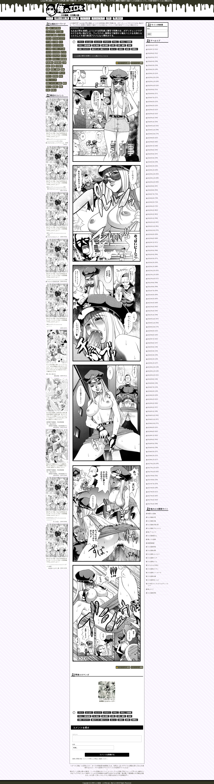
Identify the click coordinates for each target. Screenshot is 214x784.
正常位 (55, 76)
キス (61, 42)
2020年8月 (151, 335)
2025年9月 (151, 89)
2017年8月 (151, 479)
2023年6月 (151, 198)
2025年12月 (151, 77)
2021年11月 (151, 274)
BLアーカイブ (152, 532)
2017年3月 (151, 500)
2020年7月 (151, 339)
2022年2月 (151, 262)
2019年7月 (151, 387)
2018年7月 (151, 435)
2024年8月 (151, 142)
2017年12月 (151, 463)
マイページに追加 (124, 63)
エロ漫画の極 (152, 576)
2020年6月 (151, 343)
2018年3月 (151, 451)
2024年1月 (151, 170)
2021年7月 (151, 290)
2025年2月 (151, 117)
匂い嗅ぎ (96, 45)
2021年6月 (151, 294)
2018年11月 (151, 419)
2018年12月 (151, 415)
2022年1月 (151, 266)
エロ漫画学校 (152, 547)
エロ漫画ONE (152, 593)
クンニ (48, 45)
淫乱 (61, 76)
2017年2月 (151, 504)
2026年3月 (151, 65)
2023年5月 (151, 202)
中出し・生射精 (126, 42)
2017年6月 (151, 487)
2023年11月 (151, 178)
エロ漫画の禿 (152, 517)
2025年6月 (151, 101)
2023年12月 (151, 174)
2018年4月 (151, 447)
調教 (61, 87)
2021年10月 (151, 278)
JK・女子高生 (55, 28)
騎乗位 (53, 90)
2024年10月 (151, 134)
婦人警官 (105, 45)
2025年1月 (151, 121)
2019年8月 (151, 383)
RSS (108, 18)
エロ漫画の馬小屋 (153, 524)
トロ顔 (48, 49)
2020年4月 (151, 351)
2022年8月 (151, 238)
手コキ (62, 73)
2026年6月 (151, 53)
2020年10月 (151, 327)
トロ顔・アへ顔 (59, 49)
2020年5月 (151, 347)
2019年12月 (151, 367)
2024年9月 (151, 138)
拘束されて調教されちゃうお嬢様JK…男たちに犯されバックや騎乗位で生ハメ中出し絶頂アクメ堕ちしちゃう (56, 465)
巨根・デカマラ (52, 73)
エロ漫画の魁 (152, 521)
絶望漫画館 (151, 543)
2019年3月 (151, 403)
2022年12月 (151, 222)
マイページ (85, 18)
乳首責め (57, 62)
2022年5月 (151, 250)
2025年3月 (151, 113)
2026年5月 (151, 57)
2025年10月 (151, 85)
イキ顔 (55, 42)
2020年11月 (151, 323)
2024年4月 (151, 158)
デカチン (107, 42)
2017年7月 (151, 483)
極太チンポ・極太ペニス (100, 49)
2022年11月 (151, 226)
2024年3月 (151, 162)
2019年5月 (151, 395)
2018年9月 (151, 427)
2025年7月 (151, 97)
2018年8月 (151, 431)
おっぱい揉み (51, 35)
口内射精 (59, 66)
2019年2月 (151, 407)
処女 (48, 66)
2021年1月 (151, 315)
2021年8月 (151, 286)
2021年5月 (151, 298)
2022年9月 (151, 234)
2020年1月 (151, 363)
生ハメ (48, 87)
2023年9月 (151, 186)
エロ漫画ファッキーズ (154, 572)
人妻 (64, 62)
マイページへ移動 (137, 63)
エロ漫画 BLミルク (153, 580)
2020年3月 (151, 355)
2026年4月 (151, 61)
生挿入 (55, 87)
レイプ (63, 56)
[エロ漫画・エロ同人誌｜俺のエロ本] (66, 4)
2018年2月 (151, 455)
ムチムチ (56, 56)
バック (48, 52)
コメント (75, 734)
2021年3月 (151, 306)
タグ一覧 (75, 18)
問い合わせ (118, 18)
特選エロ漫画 (152, 513)
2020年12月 (151, 319)
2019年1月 (151, 411)
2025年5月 (151, 105)
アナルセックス (59, 38)
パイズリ (56, 52)
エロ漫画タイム (152, 561)
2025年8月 (151, 93)
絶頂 (127, 49)
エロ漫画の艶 (152, 550)
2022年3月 (151, 258)
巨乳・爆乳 (55, 69)
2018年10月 (151, 423)
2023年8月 (151, 190)
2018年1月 (151, 459)
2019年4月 (151, 399)
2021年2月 (151, 310)
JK (47, 28)
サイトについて (98, 18)
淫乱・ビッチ (51, 80)
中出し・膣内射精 (59, 59)
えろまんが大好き (153, 565)
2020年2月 (151, 359)
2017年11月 (151, 467)
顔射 (48, 90)
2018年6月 (151, 439)
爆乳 (64, 83)
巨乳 (48, 69)
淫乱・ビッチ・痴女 (54, 83)
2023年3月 (151, 210)
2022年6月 (151, 246)
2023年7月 (151, 194)
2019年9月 (151, 379)
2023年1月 (151, 218)
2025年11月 (151, 81)
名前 (73, 744)
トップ (49, 18)
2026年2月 (151, 69)
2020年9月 (151, 331)
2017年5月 (151, 491)
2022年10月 (151, 230)
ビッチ (63, 52)
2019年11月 (151, 371)
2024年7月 (151, 146)
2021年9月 (151, 282)
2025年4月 (151, 109)
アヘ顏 (48, 42)
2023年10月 (151, 182)
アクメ (48, 38)
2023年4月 (151, 206)
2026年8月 (151, 45)
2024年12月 (151, 125)
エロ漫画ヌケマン (153, 569)
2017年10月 (151, 471)
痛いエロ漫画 (152, 539)
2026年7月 (151, 49)
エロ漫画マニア (152, 558)
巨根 (62, 69)
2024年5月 (151, 154)
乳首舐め (49, 62)
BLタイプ (150, 589)
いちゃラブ (50, 32)
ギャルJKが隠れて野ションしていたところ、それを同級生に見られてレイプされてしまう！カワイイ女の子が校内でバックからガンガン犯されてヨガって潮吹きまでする (56, 368)
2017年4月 (151, 496)
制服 (52, 66)
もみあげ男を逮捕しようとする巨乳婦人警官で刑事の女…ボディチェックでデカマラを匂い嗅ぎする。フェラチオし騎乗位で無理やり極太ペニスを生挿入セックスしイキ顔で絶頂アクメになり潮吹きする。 (106, 33)
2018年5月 (151, 443)
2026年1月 (151, 73)
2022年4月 (151, 254)
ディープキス (58, 45)
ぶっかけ (61, 35)
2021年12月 (151, 270)
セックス (98, 42)
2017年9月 (151, 475)
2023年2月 (151, 214)
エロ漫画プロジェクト (154, 528)
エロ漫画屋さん (152, 536)
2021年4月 (151, 302)
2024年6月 (151, 150)
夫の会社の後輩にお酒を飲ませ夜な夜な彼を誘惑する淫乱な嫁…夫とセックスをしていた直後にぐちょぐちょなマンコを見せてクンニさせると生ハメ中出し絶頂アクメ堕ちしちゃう (56, 416)
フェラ (48, 56)
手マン (48, 76)
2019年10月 (151, 375)
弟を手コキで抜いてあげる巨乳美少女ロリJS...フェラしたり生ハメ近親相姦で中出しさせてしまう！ (56, 135)
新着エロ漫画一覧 (62, 18)
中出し (48, 59)
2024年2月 (151, 166)
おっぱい (59, 32)
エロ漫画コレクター (154, 554)
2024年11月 (151, 129)
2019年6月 (151, 391)
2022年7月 (151, 242)
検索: (148, 28)
